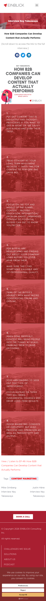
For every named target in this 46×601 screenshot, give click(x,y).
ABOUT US (9, 559)
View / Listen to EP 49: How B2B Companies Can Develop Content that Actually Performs (21, 465)
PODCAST (9, 564)
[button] (37, 5)
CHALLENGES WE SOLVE (17, 549)
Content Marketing (24, 478)
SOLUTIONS (10, 554)
